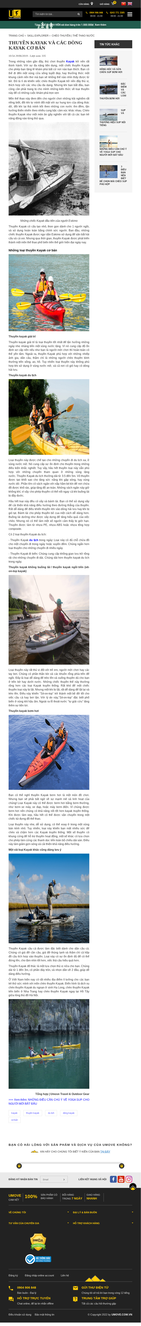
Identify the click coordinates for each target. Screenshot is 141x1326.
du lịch (33, 540)
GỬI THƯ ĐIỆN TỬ (95, 1287)
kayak (14, 1113)
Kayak (70, 61)
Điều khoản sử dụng (20, 1314)
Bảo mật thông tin (44, 1314)
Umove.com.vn (121, 1314)
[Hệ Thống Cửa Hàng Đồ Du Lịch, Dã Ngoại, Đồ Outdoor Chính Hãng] (15, 14)
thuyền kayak (32, 1113)
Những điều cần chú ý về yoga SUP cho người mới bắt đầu (113, 152)
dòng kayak (69, 1113)
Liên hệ (65, 1275)
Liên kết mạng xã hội (92, 1179)
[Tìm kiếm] (79, 14)
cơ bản (14, 1120)
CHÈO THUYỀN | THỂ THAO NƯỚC (73, 35)
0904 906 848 (26, 1287)
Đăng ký (13, 1275)
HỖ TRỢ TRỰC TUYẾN (33, 1298)
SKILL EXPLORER (38, 35)
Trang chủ (16, 35)
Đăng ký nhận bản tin (23, 1179)
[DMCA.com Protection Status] (38, 1242)
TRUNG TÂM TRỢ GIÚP (99, 1298)
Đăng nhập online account (39, 1275)
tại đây (105, 1151)
